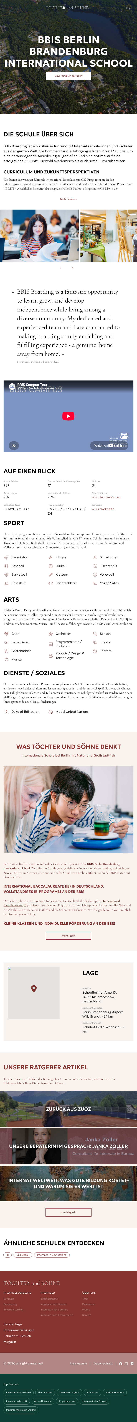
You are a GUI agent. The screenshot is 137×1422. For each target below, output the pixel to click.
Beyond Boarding (13, 1309)
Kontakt (86, 1315)
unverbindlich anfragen (68, 75)
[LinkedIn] (132, 1363)
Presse (86, 1309)
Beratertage (13, 1324)
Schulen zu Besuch (17, 1336)
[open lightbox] (39, 236)
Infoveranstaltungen (19, 1330)
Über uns (89, 1292)
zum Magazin (68, 1212)
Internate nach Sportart (54, 1309)
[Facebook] (120, 1363)
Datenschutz (103, 1363)
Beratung (9, 1298)
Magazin (10, 1342)
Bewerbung (10, 1304)
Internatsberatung (18, 1292)
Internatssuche (49, 1298)
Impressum (78, 1363)
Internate (47, 1292)
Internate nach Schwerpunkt (56, 1315)
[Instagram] (126, 1363)
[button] (6, 8)
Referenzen (88, 1304)
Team (85, 1298)
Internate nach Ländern (53, 1304)
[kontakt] (129, 7)
